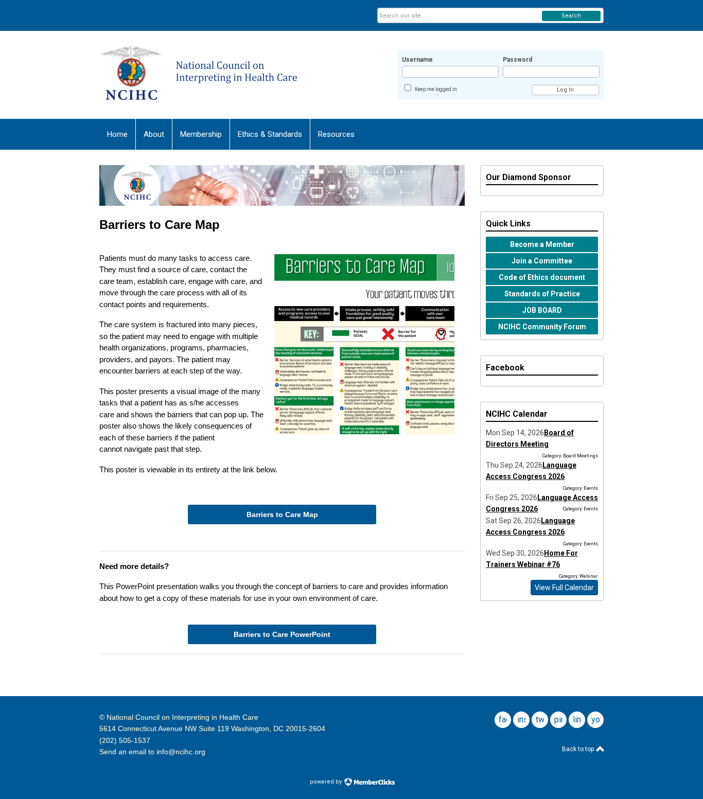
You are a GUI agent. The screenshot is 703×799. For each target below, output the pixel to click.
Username (417, 59)
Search (571, 15)
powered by (326, 781)
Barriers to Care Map (282, 514)
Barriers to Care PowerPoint (282, 634)
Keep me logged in (436, 89)
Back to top (578, 749)
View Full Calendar (564, 587)
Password (517, 59)
